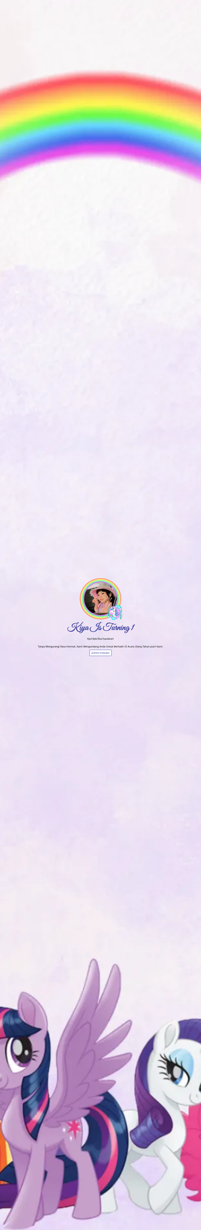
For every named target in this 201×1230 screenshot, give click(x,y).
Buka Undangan (102, 653)
